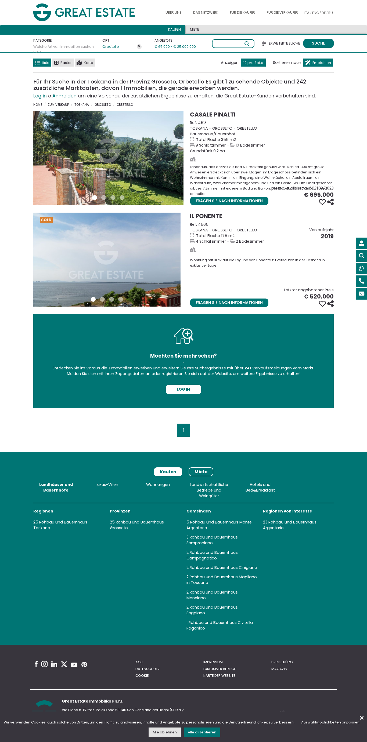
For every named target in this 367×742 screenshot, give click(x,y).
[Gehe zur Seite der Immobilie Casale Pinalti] (108, 158)
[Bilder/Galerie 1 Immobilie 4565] (93, 299)
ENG (315, 12)
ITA (307, 12)
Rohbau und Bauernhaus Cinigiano (223, 567)
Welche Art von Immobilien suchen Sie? (63, 49)
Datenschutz (147, 668)
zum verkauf (58, 105)
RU (330, 12)
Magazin (279, 668)
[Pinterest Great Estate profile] (84, 664)
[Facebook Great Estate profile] (36, 664)
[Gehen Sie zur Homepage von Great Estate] (94, 12)
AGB (139, 662)
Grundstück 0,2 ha (262, 137)
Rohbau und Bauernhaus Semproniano (212, 539)
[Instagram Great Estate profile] (44, 664)
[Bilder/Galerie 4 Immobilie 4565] (120, 299)
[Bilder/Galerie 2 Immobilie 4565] (102, 299)
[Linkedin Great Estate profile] (54, 664)
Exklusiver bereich (219, 668)
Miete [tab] (194, 29)
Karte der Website (219, 675)
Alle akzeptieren (202, 732)
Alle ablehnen (165, 732)
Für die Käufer (242, 12)
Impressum (213, 662)
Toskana (81, 105)
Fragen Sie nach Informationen (229, 200)
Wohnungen (158, 484)
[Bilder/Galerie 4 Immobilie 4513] (122, 197)
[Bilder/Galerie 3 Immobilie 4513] (112, 197)
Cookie (142, 675)
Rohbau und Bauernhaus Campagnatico (212, 555)
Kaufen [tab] (174, 29)
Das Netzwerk (205, 12)
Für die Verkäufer (282, 12)
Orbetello (110, 46)
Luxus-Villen (107, 484)
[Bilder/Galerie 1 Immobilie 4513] (94, 197)
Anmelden (64, 96)
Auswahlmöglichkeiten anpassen (330, 722)
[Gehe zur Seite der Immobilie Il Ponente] (107, 260)
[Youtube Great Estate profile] (74, 664)
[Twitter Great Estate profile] (64, 664)
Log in (40, 96)
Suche (318, 43)
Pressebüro (282, 662)
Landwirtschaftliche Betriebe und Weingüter (209, 490)
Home (37, 105)
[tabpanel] (183, 557)
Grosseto (103, 105)
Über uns (173, 12)
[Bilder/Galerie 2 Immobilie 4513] (103, 197)
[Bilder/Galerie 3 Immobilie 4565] (111, 299)
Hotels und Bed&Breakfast (260, 487)
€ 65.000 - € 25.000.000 (169, 46)
